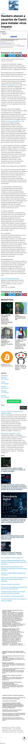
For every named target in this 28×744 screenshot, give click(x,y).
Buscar (3, 405)
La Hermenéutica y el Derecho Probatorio (12, 596)
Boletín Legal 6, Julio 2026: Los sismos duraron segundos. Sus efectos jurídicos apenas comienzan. (14, 579)
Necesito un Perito (14, 401)
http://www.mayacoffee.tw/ (13, 121)
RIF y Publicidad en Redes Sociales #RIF (12, 557)
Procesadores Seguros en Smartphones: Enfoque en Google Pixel (12, 682)
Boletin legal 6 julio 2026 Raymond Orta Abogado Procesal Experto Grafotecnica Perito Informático (14, 568)
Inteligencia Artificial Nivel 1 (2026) (10, 433)
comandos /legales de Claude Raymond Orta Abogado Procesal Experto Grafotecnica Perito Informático (14, 562)
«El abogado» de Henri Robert (9, 700)
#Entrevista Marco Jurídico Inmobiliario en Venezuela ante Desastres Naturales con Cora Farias (13, 719)
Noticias (3, 13)
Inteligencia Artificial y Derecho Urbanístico (13, 695)
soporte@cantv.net (11, 84)
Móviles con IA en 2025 (8, 662)
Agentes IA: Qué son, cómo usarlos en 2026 (13, 651)
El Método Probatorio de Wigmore (10, 584)
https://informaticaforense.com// (10, 278)
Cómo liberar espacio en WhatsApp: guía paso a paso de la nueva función (13, 669)
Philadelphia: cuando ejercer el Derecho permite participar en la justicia (12, 710)
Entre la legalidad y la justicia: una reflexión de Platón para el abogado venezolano (13, 698)
